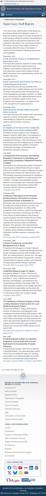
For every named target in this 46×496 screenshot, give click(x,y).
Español (8, 449)
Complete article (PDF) (12, 295)
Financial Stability (11, 402)
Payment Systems (12, 405)
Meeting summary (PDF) (31, 237)
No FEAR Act (10, 445)
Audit (25, 442)
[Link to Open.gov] (30, 480)
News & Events (10, 391)
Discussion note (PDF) (11, 237)
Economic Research (12, 409)
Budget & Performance (13, 442)
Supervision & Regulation (14, 19)
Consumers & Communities (15, 416)
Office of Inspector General (15, 438)
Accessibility (9, 456)
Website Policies (11, 452)
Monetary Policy (11, 395)
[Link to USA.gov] (13, 480)
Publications (9, 431)
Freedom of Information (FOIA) (16, 435)
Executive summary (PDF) (13, 361)
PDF (36, 130)
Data (6, 412)
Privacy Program (25, 452)
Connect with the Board (14, 419)
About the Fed (10, 388)
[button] (3, 8)
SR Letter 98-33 (9, 265)
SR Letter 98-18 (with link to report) (16, 331)
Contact (8, 428)
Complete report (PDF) (11, 190)
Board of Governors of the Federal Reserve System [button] (24, 8)
